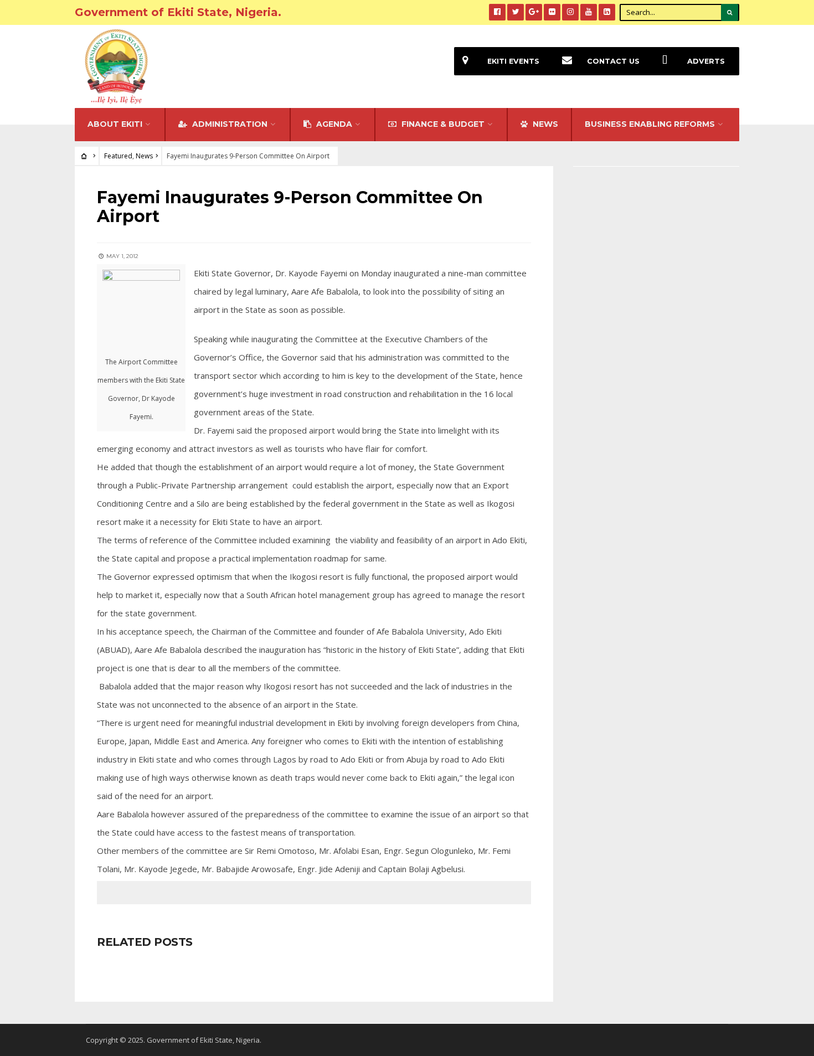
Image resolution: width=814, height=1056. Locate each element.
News (144, 156)
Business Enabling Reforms (650, 124)
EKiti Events (513, 61)
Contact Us (613, 61)
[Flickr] (552, 12)
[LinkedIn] (607, 12)
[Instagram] (570, 12)
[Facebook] (497, 12)
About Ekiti (114, 124)
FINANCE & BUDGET (442, 124)
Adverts (706, 61)
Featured (118, 156)
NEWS (544, 124)
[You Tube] (588, 12)
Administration (228, 124)
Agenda (333, 124)
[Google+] (534, 12)
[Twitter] (515, 12)
